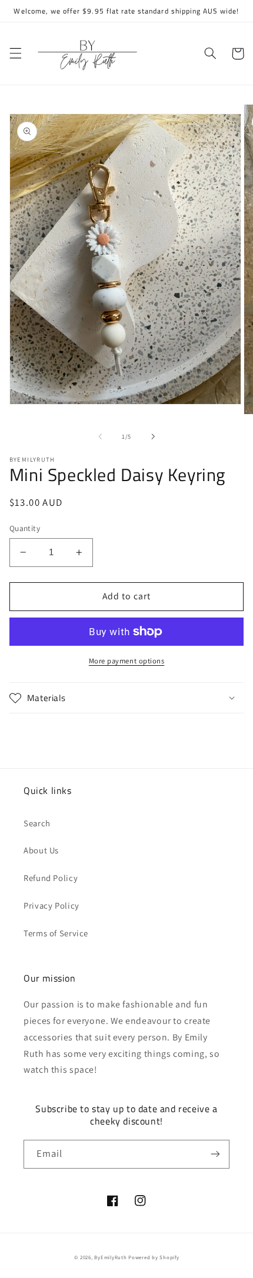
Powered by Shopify (153, 1257)
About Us (41, 850)
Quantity (24, 528)
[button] (15, 53)
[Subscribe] (215, 1154)
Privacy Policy (51, 905)
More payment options (127, 661)
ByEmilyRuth (110, 1257)
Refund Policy (51, 877)
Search (37, 823)
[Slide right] (153, 437)
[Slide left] (100, 437)
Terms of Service (56, 933)
